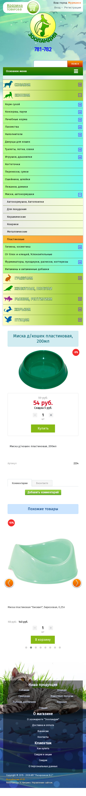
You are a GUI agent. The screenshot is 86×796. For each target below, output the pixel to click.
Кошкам (22, 95)
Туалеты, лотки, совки (19, 149)
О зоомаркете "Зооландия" (43, 719)
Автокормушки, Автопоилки (25, 201)
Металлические (17, 231)
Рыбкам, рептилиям (33, 299)
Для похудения (16, 209)
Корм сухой (12, 104)
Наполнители (13, 134)
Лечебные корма (16, 119)
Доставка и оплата (43, 725)
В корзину (43, 640)
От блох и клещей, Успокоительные (28, 254)
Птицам (22, 320)
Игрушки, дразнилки (18, 156)
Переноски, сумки (16, 171)
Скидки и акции (43, 754)
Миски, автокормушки (19, 194)
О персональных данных (43, 766)
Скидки (43, 760)
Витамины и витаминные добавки (27, 269)
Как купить (43, 748)
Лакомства (12, 126)
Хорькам (22, 309)
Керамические (16, 216)
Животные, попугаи (33, 288)
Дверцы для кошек (17, 141)
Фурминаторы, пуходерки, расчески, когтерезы (36, 261)
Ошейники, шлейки (17, 179)
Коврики (12, 224)
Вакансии (43, 731)
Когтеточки (12, 164)
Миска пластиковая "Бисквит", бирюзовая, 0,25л (36, 607)
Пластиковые (15, 239)
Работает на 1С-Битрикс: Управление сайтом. (29, 782)
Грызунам (24, 278)
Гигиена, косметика (17, 246)
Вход (57, 7)
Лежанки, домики (16, 186)
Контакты (43, 736)
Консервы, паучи (16, 111)
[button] (26, 648)
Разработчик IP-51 (15, 779)
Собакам (22, 85)
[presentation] (9, 583)
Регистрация (72, 7)
